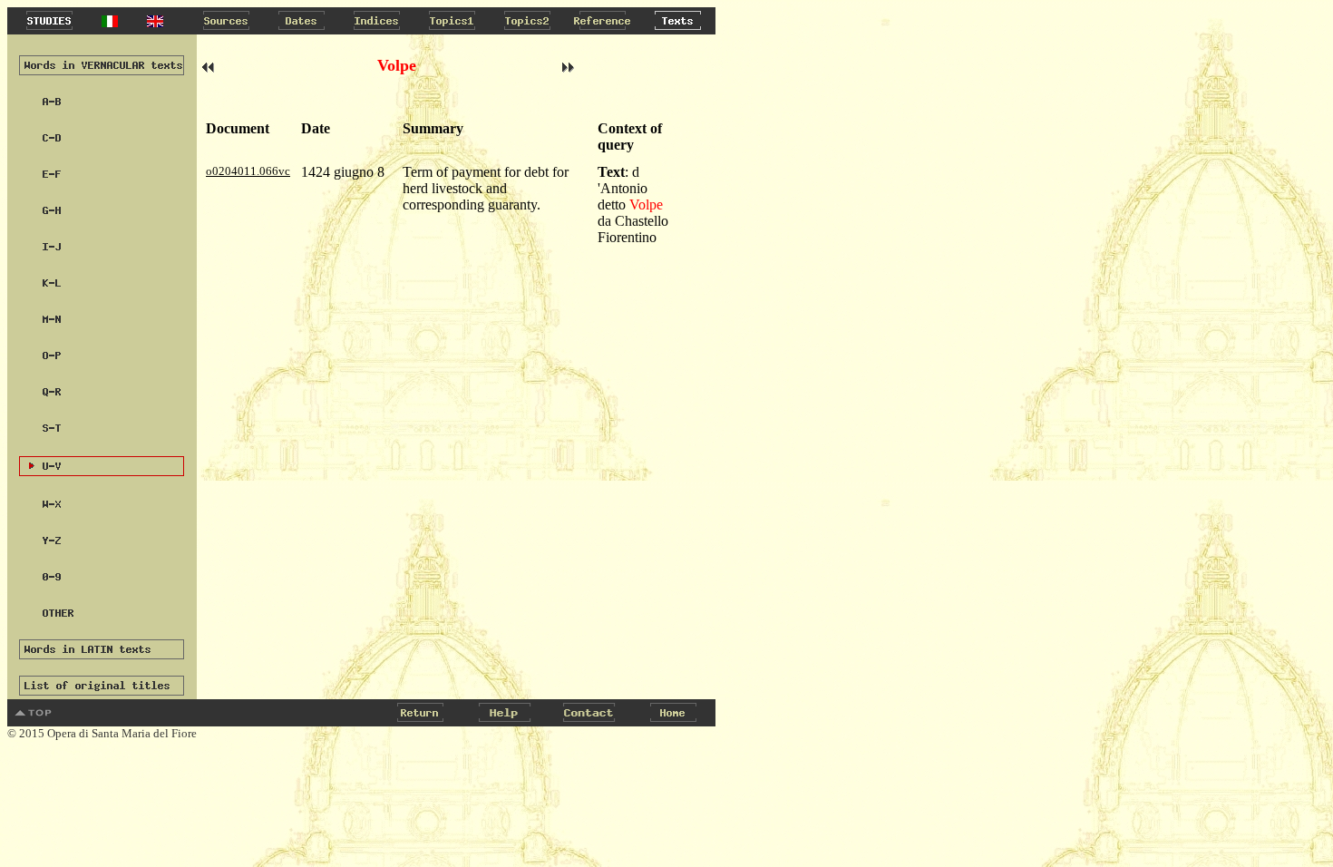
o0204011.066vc (248, 171)
